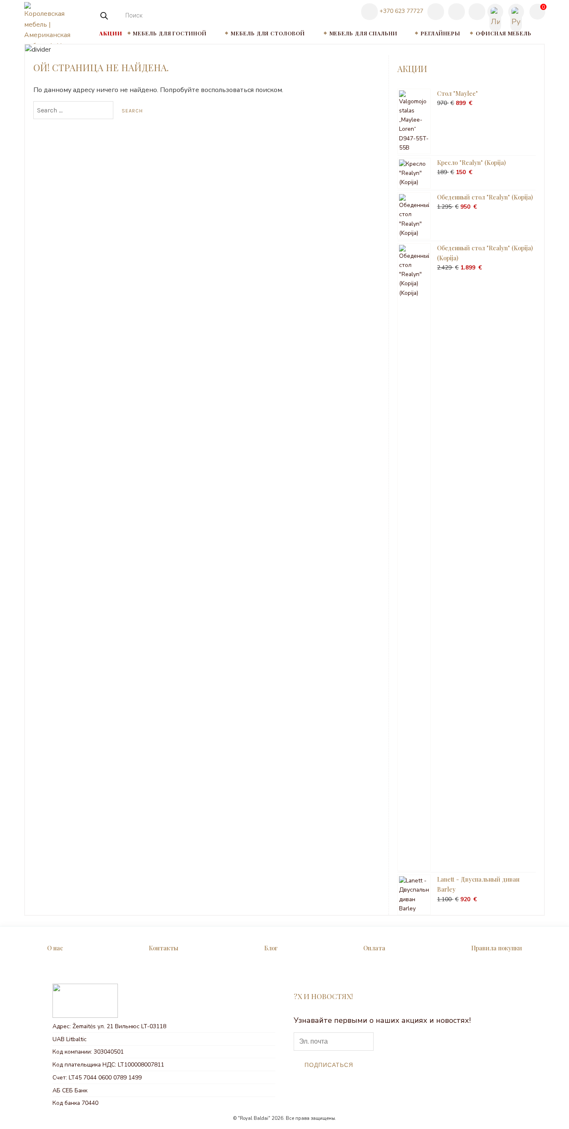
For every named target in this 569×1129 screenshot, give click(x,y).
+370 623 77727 (400, 11)
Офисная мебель (504, 33)
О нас (55, 948)
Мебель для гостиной (169, 33)
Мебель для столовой (267, 33)
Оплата (374, 948)
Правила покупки (496, 948)
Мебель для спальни (363, 33)
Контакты (163, 948)
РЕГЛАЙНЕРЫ (440, 33)
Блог (271, 948)
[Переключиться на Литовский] (495, 12)
